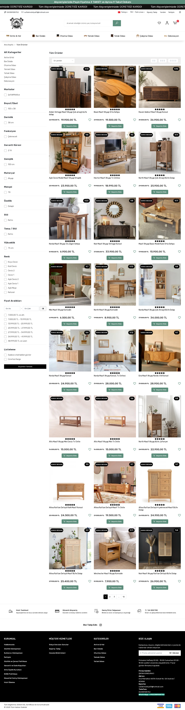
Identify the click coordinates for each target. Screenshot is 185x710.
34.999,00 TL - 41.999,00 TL (20, 337)
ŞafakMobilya (14, 95)
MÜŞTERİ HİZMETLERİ (60, 638)
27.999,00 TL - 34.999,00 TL (20, 332)
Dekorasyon (173, 36)
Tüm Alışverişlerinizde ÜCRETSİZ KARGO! (37, 6)
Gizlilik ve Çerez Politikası (15, 661)
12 (124, 597)
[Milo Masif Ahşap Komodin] (70, 284)
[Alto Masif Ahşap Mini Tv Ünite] (115, 416)
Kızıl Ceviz (12, 266)
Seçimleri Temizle (25, 367)
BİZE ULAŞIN (145, 638)
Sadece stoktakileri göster (19, 355)
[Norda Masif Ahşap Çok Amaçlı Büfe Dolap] (160, 284)
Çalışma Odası (146, 36)
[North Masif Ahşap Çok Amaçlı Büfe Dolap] (160, 153)
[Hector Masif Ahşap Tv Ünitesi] (115, 153)
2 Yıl (10, 150)
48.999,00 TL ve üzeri (17, 341)
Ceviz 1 (11, 275)
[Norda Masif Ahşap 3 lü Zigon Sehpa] (70, 219)
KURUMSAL (10, 638)
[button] (175, 23)
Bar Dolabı (40, 36)
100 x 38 (12, 109)
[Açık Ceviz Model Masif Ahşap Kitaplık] (70, 153)
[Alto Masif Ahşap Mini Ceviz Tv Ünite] (70, 416)
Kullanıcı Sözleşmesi (13, 653)
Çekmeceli (12, 136)
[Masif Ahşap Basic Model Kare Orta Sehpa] (160, 219)
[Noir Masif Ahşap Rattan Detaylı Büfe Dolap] (160, 548)
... (118, 597)
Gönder (175, 653)
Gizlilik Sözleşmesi (12, 649)
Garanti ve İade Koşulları (15, 666)
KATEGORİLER (101, 638)
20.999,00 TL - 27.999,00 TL (20, 328)
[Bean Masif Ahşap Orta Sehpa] (115, 87)
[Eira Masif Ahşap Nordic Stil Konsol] (160, 350)
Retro (10, 220)
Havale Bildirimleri (57, 653)
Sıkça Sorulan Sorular (59, 645)
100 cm (11, 164)
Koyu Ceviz (13, 262)
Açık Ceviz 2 (13, 279)
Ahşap (10, 178)
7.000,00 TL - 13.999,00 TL (19, 319)
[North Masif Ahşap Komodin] (115, 284)
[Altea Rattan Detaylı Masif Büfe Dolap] (70, 548)
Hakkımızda (9, 645)
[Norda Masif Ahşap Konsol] (70, 350)
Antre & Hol (15, 36)
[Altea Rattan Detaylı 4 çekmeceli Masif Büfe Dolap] (160, 482)
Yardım (163, 12)
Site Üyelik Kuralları (13, 670)
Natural (11, 292)
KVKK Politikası (10, 674)
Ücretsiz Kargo (14, 359)
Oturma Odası (66, 36)
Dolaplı (11, 206)
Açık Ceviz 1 (13, 283)
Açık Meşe (12, 288)
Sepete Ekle (71, 126)
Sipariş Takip (152, 12)
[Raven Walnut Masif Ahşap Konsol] (160, 87)
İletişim (171, 12)
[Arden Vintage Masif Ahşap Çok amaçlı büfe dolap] (70, 87)
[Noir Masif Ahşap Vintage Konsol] (115, 219)
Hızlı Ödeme (9, 682)
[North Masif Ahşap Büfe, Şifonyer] (160, 416)
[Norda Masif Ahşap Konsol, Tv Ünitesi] (115, 350)
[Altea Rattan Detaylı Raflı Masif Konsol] (70, 482)
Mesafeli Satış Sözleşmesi (15, 678)
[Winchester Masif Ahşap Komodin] (115, 548)
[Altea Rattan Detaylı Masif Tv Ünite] (115, 482)
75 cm (11, 248)
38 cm (11, 122)
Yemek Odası (93, 36)
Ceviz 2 (11, 270)
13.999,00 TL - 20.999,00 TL (20, 324)
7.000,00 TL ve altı (16, 315)
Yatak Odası (119, 36)
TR (9, 192)
